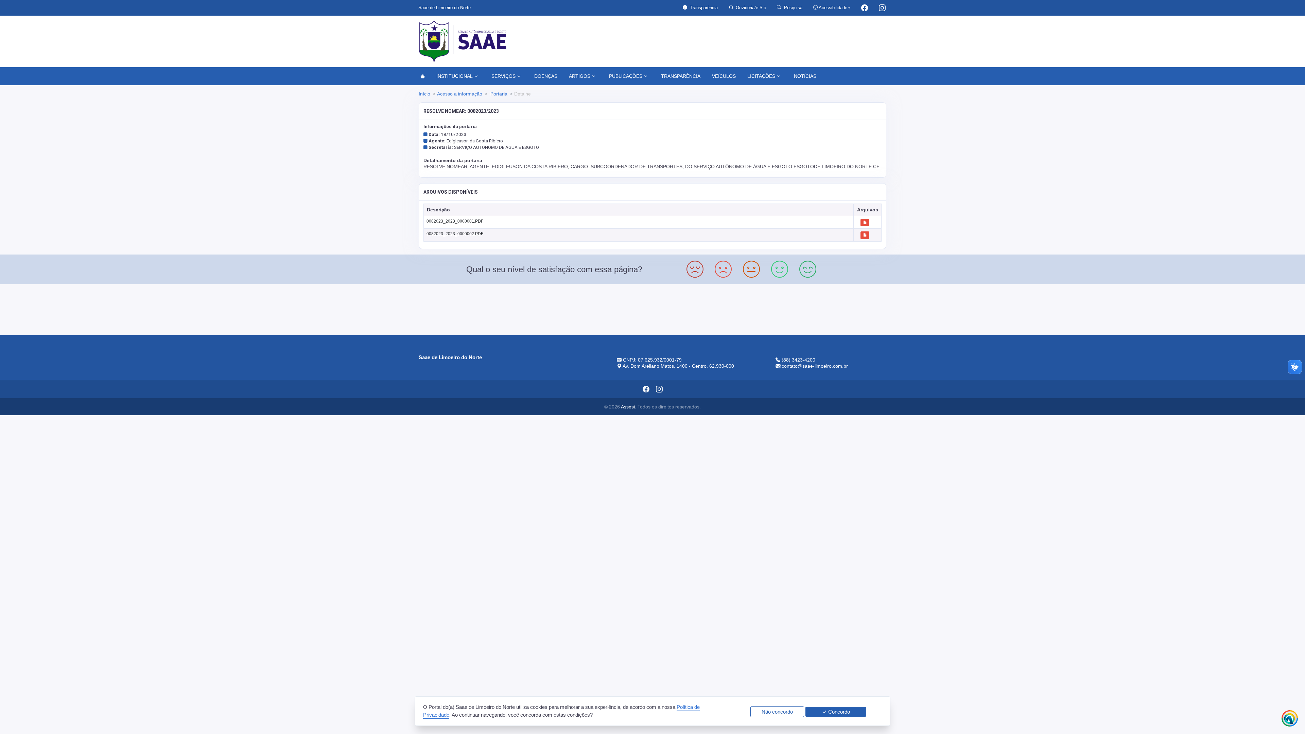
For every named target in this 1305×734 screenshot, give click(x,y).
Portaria (498, 94)
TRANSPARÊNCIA (680, 76)
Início (424, 94)
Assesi (628, 406)
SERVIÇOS (503, 76)
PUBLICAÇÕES (625, 76)
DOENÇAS (545, 76)
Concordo (838, 712)
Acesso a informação (459, 94)
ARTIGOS (579, 76)
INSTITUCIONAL (454, 76)
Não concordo (777, 712)
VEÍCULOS (724, 76)
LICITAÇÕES (761, 76)
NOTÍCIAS (805, 76)
